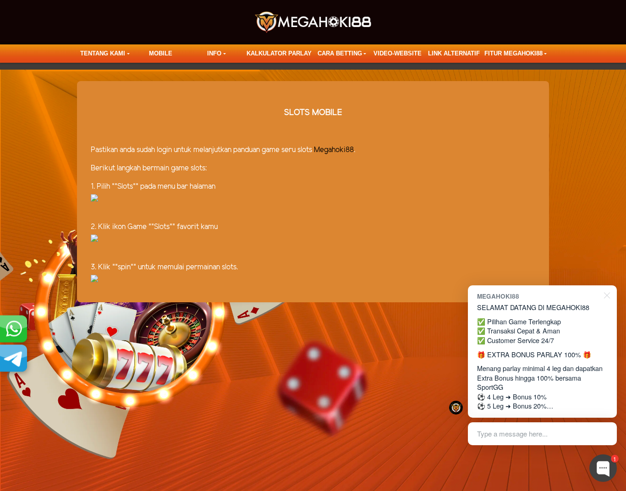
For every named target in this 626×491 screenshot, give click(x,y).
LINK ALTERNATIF (454, 53)
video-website (397, 53)
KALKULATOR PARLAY (279, 53)
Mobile (160, 53)
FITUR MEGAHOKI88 (513, 53)
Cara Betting (340, 53)
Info (214, 53)
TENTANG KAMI (102, 53)
